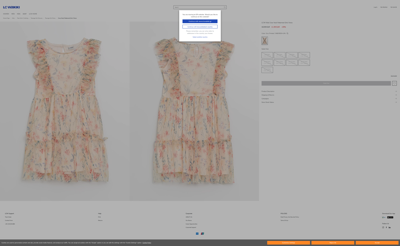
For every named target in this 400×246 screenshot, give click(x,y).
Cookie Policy (146, 243)
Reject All (333, 243)
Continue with (200, 21)
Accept (377, 243)
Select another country (200, 37)
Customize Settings (288, 243)
